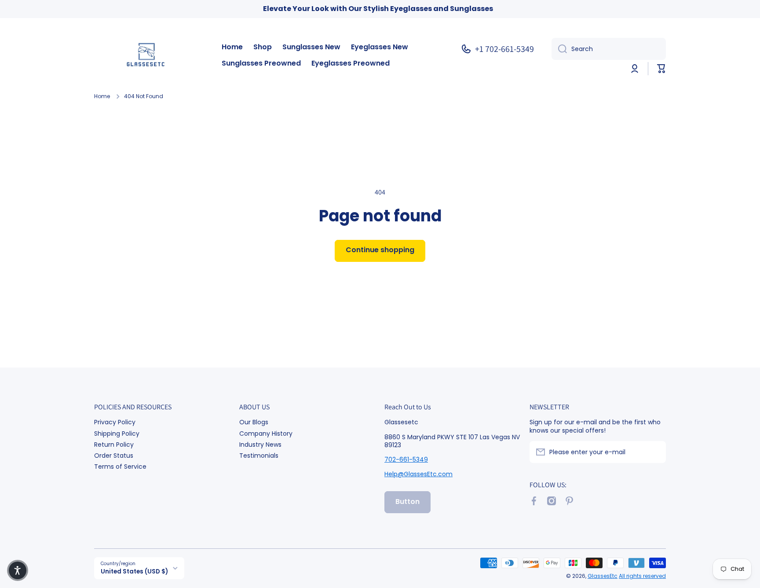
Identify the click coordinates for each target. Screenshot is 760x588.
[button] (661, 68)
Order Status (113, 455)
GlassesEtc (603, 576)
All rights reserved (642, 576)
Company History (265, 433)
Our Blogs (253, 422)
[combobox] (609, 49)
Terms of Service (120, 466)
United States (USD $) (134, 571)
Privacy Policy (114, 422)
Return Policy (114, 444)
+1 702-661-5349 (504, 49)
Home (102, 96)
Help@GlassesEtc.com (418, 474)
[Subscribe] (655, 452)
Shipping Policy (116, 433)
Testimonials (258, 455)
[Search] (559, 49)
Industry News (260, 444)
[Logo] (149, 56)
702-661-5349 (406, 459)
